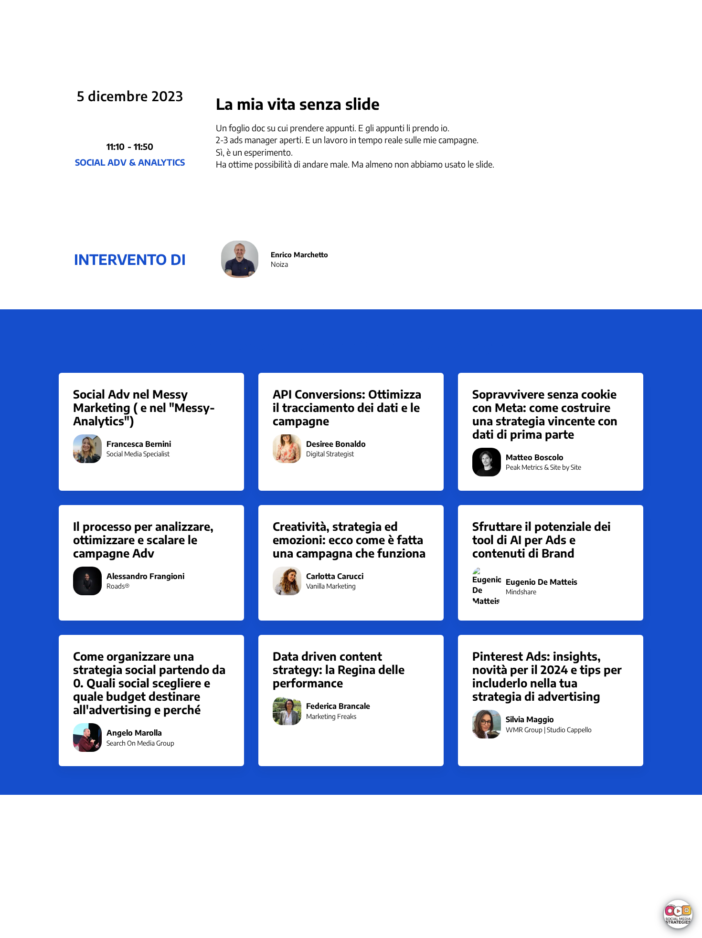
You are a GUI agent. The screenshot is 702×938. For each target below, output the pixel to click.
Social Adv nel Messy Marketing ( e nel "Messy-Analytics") (144, 407)
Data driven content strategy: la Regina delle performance (338, 669)
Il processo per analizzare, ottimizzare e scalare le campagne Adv (143, 539)
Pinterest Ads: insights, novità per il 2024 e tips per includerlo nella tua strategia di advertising (547, 676)
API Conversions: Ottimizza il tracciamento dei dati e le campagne (347, 407)
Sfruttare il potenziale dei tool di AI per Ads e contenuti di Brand (541, 539)
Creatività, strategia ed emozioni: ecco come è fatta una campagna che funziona (349, 539)
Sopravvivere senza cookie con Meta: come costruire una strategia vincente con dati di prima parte (544, 414)
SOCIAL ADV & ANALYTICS (130, 162)
